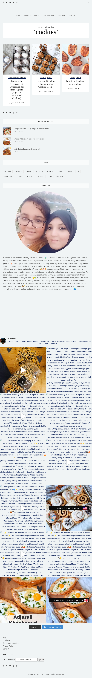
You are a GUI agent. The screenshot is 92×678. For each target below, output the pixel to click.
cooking (50, 171)
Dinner (70, 171)
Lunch (29, 177)
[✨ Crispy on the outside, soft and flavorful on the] (23, 554)
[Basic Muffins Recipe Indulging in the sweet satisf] (23, 462)
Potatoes (39, 177)
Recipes (27, 16)
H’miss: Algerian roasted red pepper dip (29, 139)
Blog (36, 16)
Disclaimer (7, 640)
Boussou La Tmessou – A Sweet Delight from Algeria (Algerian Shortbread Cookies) (17, 90)
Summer (23, 77)
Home (18, 16)
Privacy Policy (8, 646)
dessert (60, 171)
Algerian (11, 77)
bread (28, 171)
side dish (60, 177)
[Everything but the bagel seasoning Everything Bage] (23, 370)
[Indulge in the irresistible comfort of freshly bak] (23, 508)
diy (78, 171)
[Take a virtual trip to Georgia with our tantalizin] (23, 600)
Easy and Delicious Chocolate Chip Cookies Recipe (46, 84)
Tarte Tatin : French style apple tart (27, 149)
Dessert (17, 77)
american (7, 171)
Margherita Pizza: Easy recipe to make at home (31, 129)
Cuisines (61, 16)
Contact (72, 16)
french (20, 177)
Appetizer (18, 171)
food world (8, 177)
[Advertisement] (46, 312)
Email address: (9, 660)
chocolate (39, 171)
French (78, 77)
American (43, 77)
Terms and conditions (11, 643)
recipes (49, 177)
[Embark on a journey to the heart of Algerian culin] (23, 416)
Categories (49, 16)
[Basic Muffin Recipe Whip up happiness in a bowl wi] (69, 462)
